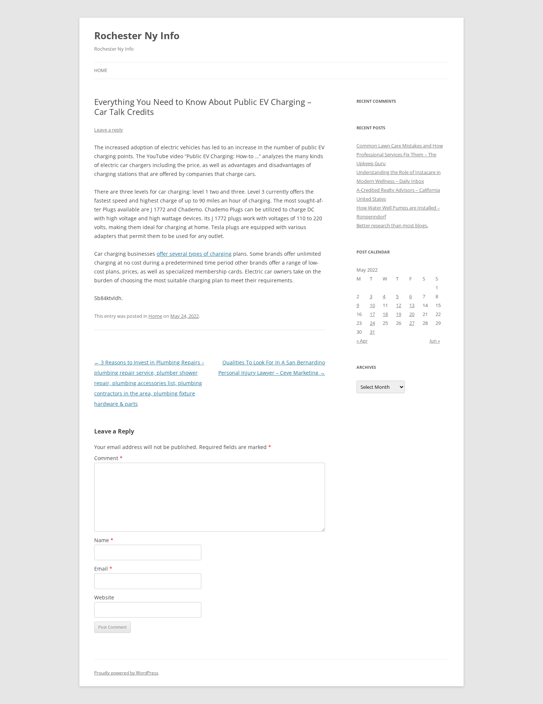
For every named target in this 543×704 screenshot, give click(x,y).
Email (103, 568)
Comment (108, 458)
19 (398, 314)
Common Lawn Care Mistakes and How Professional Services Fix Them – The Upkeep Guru (399, 154)
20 (411, 314)
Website (104, 597)
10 (372, 305)
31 (372, 332)
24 (372, 323)
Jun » (435, 340)
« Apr (362, 340)
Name (103, 540)
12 (398, 305)
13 (411, 305)
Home (100, 70)
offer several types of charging (194, 253)
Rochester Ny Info (137, 35)
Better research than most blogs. (392, 225)
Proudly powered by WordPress (126, 673)
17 (372, 314)
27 (411, 323)
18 (385, 314)
